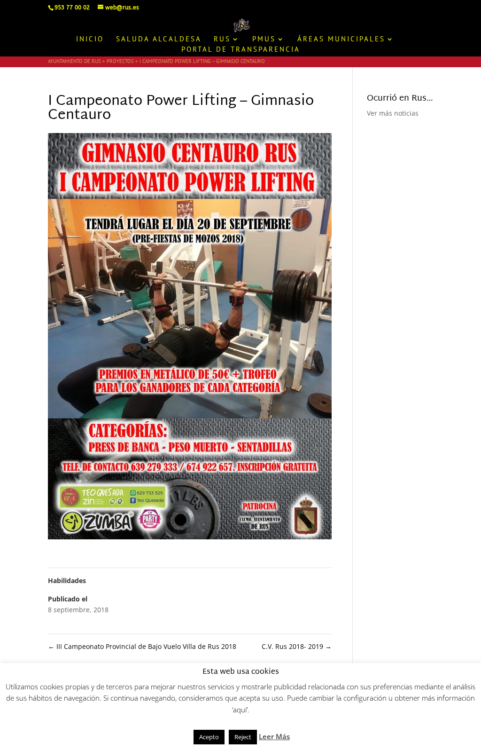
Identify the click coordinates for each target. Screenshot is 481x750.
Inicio (90, 39)
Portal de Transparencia (240, 50)
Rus (222, 39)
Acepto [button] (209, 737)
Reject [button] (242, 737)
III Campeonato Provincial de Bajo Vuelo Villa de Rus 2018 (142, 646)
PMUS (264, 39)
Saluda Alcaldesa (159, 39)
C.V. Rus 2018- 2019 (297, 646)
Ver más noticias (393, 113)
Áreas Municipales (341, 39)
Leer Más (274, 736)
